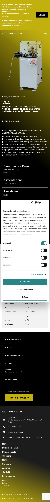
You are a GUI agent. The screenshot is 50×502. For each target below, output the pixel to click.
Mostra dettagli (36, 274)
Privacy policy (7, 494)
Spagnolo (5, 485)
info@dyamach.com (15, 432)
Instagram (20, 437)
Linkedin (11, 437)
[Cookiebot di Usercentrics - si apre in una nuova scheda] (31, 202)
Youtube (39, 437)
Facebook (30, 437)
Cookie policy (21, 494)
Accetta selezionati (25, 289)
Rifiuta (25, 297)
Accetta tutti (25, 282)
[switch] (44, 250)
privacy (27, 391)
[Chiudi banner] (46, 203)
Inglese (4, 483)
